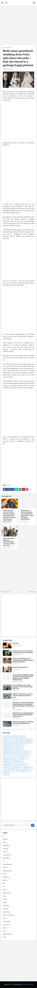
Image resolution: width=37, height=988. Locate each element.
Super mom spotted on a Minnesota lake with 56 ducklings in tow (23, 722)
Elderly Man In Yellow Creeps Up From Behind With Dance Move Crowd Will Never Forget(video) (27, 515)
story (14, 770)
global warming (9, 745)
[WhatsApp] (19, 489)
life (6, 755)
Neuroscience (23, 755)
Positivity (18, 761)
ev (29, 742)
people (24, 758)
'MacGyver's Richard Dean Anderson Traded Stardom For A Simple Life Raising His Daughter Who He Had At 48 (23, 705)
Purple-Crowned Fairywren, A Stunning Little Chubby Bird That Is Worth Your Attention (23, 660)
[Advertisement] (18, 25)
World (6, 774)
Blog (11, 984)
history (19, 749)
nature (13, 755)
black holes (8, 739)
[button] (2, 2)
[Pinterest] (23, 489)
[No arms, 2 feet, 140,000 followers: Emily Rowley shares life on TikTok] (7, 653)
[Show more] (30, 489)
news (7, 758)
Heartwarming (9, 749)
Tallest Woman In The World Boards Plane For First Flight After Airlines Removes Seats (23, 714)
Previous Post (6, 591)
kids (28, 752)
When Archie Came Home (20, 667)
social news (27, 767)
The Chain (16, 643)
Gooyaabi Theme (28, 984)
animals (14, 736)
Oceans (15, 758)
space (6, 770)
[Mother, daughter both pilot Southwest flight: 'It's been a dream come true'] (9, 531)
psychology (8, 764)
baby (22, 736)
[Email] (26, 489)
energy (29, 739)
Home (4, 47)
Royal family (16, 767)
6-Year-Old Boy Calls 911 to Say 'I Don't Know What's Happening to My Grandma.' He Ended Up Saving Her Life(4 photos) (9, 516)
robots (6, 767)
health (20, 745)
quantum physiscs (21, 764)
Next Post (32, 591)
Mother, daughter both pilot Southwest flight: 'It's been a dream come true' (9, 542)
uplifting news (25, 770)
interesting (8, 752)
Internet (10, 47)
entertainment (9, 742)
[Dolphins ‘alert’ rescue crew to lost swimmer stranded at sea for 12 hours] (7, 696)
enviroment (21, 742)
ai (5, 736)
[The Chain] (7, 645)
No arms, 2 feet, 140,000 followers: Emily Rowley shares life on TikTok (23, 651)
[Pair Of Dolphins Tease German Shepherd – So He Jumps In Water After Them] (7, 687)
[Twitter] (16, 489)
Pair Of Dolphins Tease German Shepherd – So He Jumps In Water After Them (23, 687)
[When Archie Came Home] (7, 669)
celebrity (19, 739)
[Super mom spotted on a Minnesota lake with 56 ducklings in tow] (7, 724)
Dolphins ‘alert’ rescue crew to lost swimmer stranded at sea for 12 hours (23, 695)
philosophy (8, 761)
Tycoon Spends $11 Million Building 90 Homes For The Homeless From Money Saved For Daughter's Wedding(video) (23, 677)
